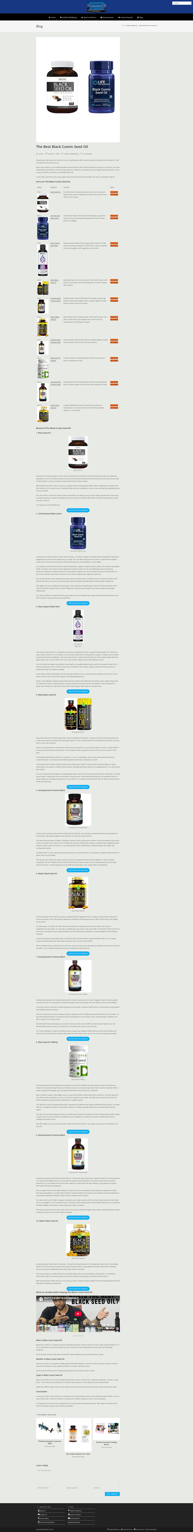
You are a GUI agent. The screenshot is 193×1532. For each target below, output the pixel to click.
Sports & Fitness (90, 17)
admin (41, 154)
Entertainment (108, 17)
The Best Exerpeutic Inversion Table (49, 1442)
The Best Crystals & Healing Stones (106, 1443)
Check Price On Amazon (78, 510)
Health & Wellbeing (69, 17)
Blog (141, 17)
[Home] (123, 25)
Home (53, 17)
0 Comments (87, 154)
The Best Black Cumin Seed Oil (148, 25)
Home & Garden (126, 17)
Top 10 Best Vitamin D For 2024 (78, 1454)
